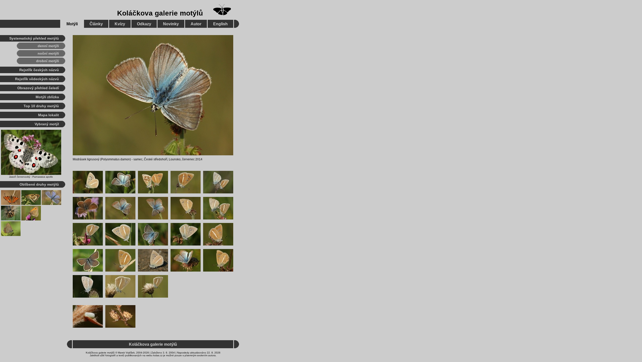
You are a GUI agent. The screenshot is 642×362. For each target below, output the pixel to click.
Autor (196, 24)
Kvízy (120, 24)
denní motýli (48, 46)
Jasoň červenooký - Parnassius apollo (31, 176)
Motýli (72, 24)
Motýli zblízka (47, 97)
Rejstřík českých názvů (39, 70)
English (220, 24)
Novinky (171, 24)
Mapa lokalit (48, 115)
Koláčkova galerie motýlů (160, 13)
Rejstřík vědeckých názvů (37, 79)
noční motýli (48, 53)
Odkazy (144, 24)
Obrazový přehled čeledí (38, 88)
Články (96, 24)
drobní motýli (47, 61)
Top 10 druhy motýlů (41, 106)
